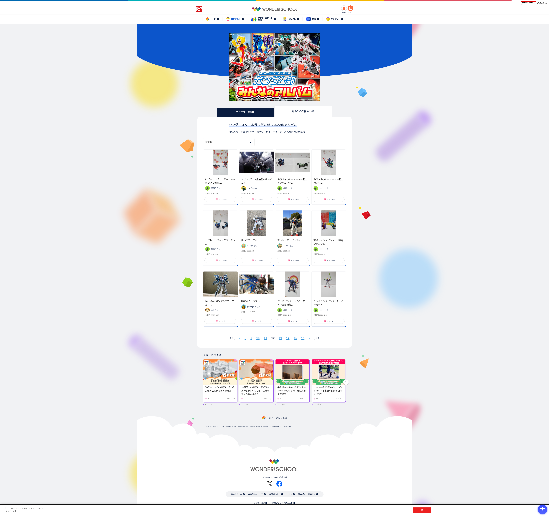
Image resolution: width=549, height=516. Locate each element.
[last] (316, 338)
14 (287, 338)
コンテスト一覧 (225, 426)
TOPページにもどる (277, 418)
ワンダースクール (209, 426)
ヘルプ (289, 494)
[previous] (239, 338)
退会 (300, 494)
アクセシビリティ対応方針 (281, 503)
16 (302, 338)
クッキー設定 (259, 503)
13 (280, 338)
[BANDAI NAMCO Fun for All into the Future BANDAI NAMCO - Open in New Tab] (534, 3)
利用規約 (312, 494)
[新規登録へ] (344, 8)
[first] (232, 338)
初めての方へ (236, 494)
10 (257, 338)
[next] (309, 338)
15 (295, 338)
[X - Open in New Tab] (269, 483)
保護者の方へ (275, 494)
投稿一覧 (275, 426)
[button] (346, 382)
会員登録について (255, 494)
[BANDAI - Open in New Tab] (199, 9)
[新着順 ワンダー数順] (228, 142)
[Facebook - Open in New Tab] (279, 484)
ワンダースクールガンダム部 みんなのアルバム (251, 426)
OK (422, 510)
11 (265, 338)
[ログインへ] (350, 8)
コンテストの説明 (245, 112)
